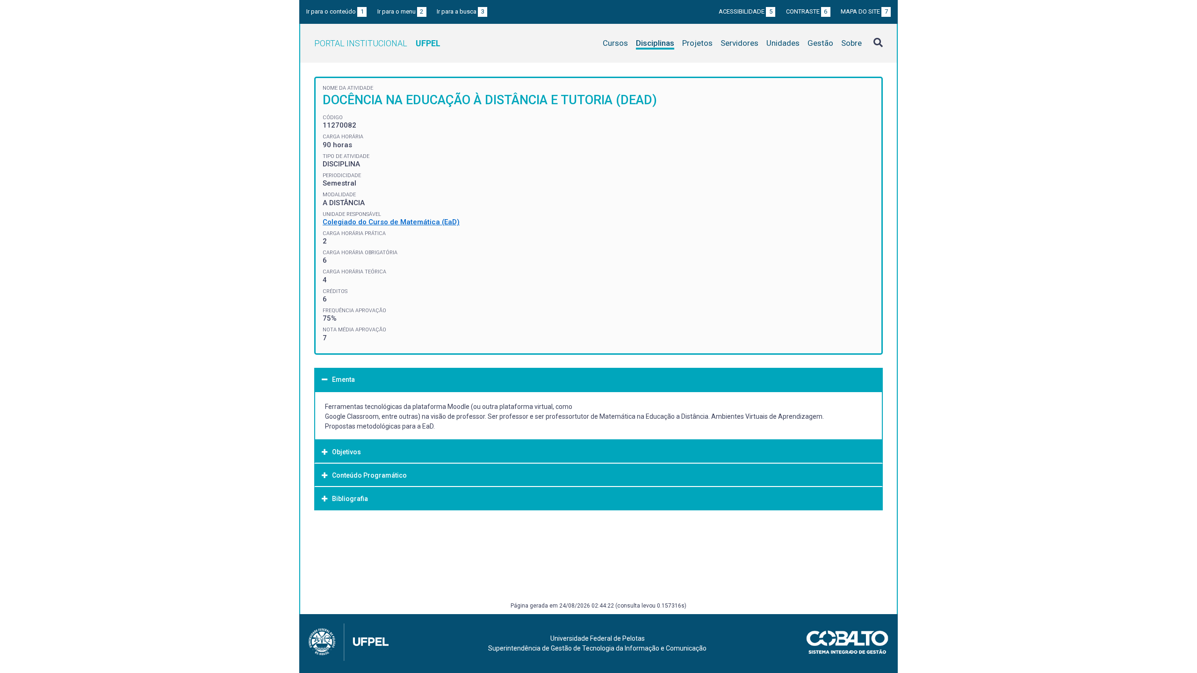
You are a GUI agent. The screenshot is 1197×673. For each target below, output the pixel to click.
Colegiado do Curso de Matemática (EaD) (391, 222)
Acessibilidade (745, 11)
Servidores (739, 43)
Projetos (697, 43)
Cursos (615, 43)
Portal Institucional (377, 43)
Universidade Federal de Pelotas (597, 638)
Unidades (783, 43)
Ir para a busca (460, 11)
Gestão (820, 43)
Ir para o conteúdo (335, 11)
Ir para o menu (400, 11)
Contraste (807, 11)
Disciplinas (655, 43)
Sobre (851, 43)
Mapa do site (864, 11)
